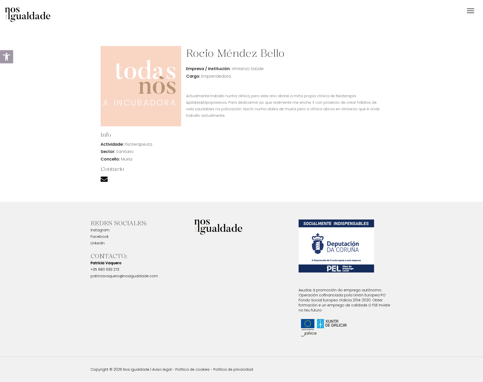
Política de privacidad (233, 369)
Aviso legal (162, 369)
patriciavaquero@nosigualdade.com (124, 276)
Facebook (100, 236)
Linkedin (98, 243)
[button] (6, 56)
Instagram (100, 230)
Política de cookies (192, 369)
